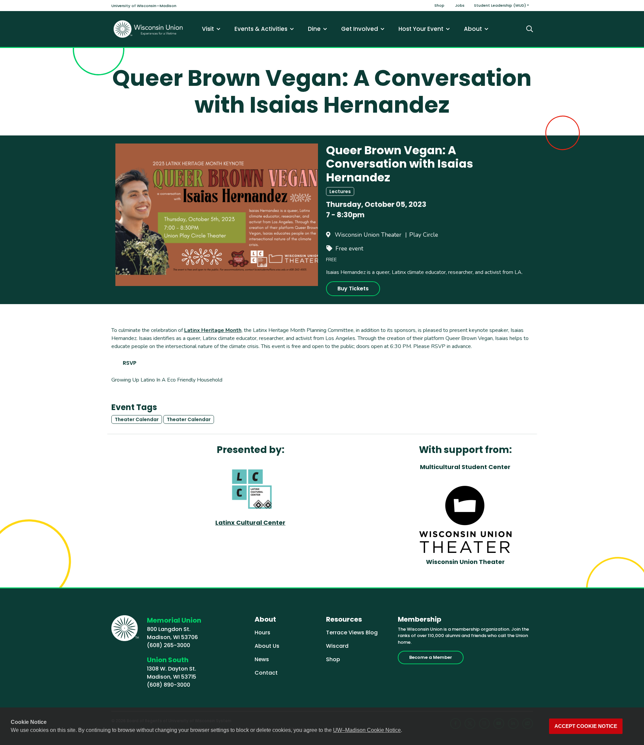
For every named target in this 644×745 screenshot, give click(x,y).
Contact (266, 673)
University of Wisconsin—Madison (143, 5)
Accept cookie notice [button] (585, 726)
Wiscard (337, 646)
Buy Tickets (353, 288)
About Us (267, 646)
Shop (439, 5)
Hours (262, 632)
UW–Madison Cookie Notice (367, 730)
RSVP (130, 363)
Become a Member (430, 657)
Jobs (460, 5)
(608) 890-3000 (168, 685)
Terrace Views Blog (352, 632)
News (262, 659)
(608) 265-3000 (168, 645)
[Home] (148, 29)
